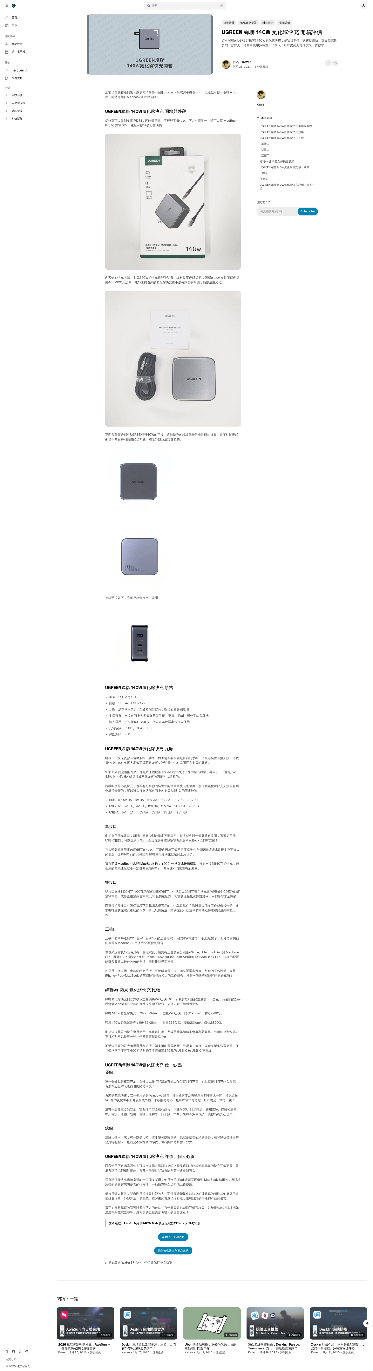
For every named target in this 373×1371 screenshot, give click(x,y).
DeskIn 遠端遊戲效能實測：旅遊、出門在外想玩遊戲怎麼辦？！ (149, 1346)
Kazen (247, 62)
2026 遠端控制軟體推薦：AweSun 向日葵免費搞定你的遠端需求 (84, 1346)
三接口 (265, 155)
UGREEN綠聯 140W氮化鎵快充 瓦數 (282, 137)
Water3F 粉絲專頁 (173, 1237)
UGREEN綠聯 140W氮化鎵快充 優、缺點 (284, 167)
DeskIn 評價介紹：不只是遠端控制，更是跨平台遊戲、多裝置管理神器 (338, 1346)
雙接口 (265, 149)
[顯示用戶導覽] (363, 5)
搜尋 (155, 5)
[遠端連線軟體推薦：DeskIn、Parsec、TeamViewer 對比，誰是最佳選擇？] (275, 1323)
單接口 (265, 143)
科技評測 (267, 22)
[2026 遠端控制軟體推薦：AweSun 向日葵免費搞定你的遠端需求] (85, 1323)
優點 (264, 173)
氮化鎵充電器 (248, 22)
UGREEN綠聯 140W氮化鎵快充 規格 (282, 132)
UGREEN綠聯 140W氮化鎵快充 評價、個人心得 (287, 186)
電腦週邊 (284, 22)
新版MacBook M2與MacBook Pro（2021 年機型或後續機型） (155, 864)
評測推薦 (229, 22)
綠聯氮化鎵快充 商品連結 (173, 1250)
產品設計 (221, 1352)
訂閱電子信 (263, 202)
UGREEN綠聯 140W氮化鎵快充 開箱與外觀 (286, 126)
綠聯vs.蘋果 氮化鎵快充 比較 (277, 161)
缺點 (264, 178)
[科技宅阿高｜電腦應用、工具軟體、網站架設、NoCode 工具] (14, 6)
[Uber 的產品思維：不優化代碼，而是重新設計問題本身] (212, 1323)
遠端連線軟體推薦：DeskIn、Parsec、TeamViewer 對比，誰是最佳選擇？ (275, 1346)
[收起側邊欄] (6, 5)
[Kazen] (226, 64)
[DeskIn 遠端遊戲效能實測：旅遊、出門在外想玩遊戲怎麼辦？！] (149, 1323)
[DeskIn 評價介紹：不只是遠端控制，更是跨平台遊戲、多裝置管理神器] (338, 1323)
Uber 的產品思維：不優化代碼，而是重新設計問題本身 (210, 1346)
